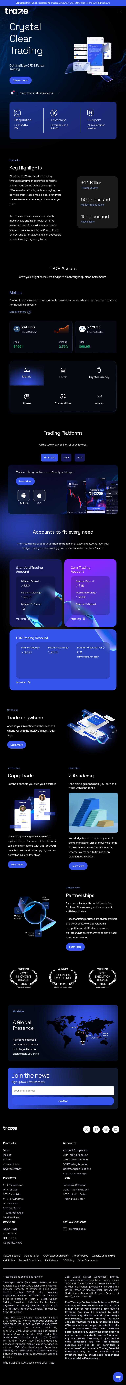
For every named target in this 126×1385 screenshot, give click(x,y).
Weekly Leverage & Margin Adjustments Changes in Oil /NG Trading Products (37, 93)
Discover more (18, 311)
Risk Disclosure (103, 3)
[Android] (24, 495)
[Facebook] (96, 1129)
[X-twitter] (86, 1129)
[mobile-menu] (118, 11)
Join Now (63, 1100)
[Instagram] (106, 1129)
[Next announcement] (59, 93)
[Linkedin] (115, 1129)
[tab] (49, 458)
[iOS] (39, 495)
